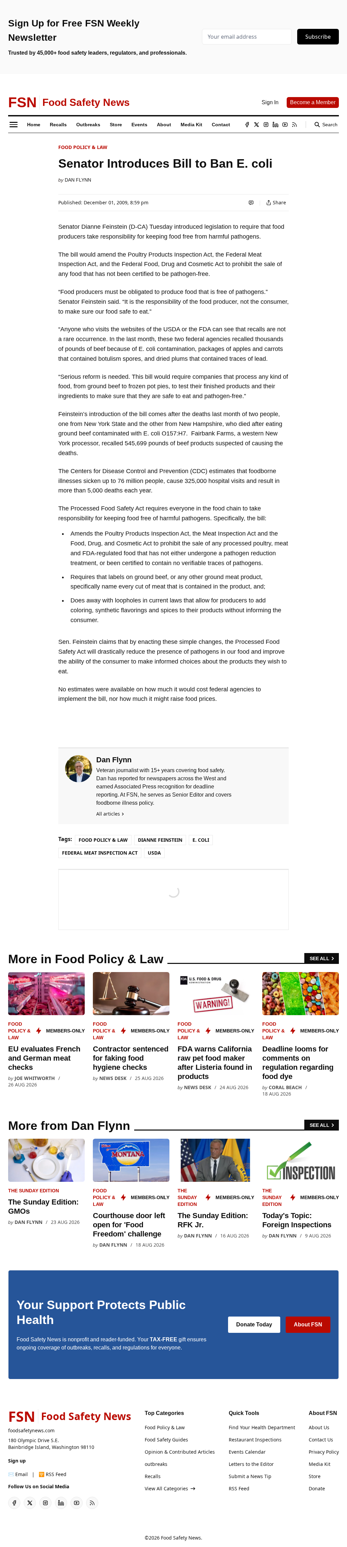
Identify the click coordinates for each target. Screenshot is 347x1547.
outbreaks (156, 1464)
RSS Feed (239, 1488)
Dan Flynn (78, 180)
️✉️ (18, 1474)
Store (315, 1476)
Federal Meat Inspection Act (100, 853)
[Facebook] (247, 125)
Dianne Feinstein (160, 840)
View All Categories (166, 1488)
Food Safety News (181, 1537)
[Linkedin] (275, 125)
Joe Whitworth (35, 1078)
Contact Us (321, 1439)
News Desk (112, 1078)
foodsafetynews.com (31, 1430)
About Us (319, 1427)
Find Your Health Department (262, 1427)
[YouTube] (285, 125)
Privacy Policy (324, 1452)
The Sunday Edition (33, 1190)
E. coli (200, 840)
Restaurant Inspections (255, 1439)
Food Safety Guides (166, 1439)
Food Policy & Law (82, 147)
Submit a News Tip (250, 1476)
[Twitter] (256, 125)
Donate (317, 1488)
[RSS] (294, 125)
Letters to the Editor (251, 1464)
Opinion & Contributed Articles (180, 1452)
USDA (154, 853)
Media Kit (319, 1464)
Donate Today (254, 1324)
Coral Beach (285, 1087)
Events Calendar (247, 1452)
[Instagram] (266, 125)
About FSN (308, 1324)
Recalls (153, 1476)
